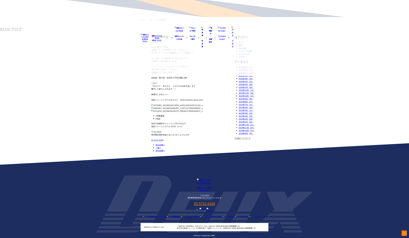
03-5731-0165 (157, 140)
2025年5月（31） (246, 110)
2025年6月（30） (246, 107)
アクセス (244, 216)
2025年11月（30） (247, 93)
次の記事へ (160, 150)
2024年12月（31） (247, 124)
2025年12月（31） (247, 90)
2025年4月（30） (246, 113)
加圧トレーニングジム (204, 189)
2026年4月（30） (246, 78)
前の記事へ (160, 144)
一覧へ (158, 147)
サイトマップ (260, 216)
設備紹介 (176, 216)
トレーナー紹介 (193, 216)
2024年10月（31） (247, 130)
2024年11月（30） (247, 127)
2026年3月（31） (246, 81)
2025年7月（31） (246, 104)
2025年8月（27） (246, 101)
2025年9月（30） (246, 98)
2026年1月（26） (246, 87)
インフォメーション (213, 216)
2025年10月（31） (247, 96)
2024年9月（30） (246, 133)
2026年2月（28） (246, 84)
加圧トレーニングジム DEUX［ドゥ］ (157, 38)
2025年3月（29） (246, 116)
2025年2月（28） (246, 119)
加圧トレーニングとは (157, 216)
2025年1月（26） (246, 121)
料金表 (230, 216)
